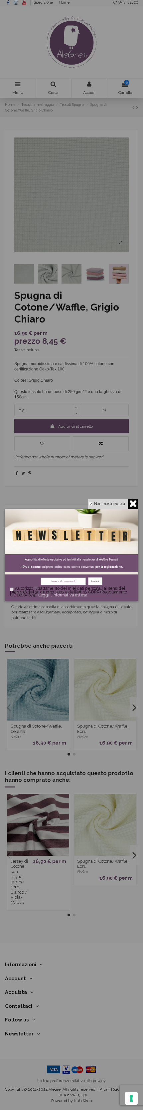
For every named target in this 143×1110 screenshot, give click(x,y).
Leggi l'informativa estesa (62, 594)
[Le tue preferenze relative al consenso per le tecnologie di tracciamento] (131, 1098)
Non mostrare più (109, 503)
